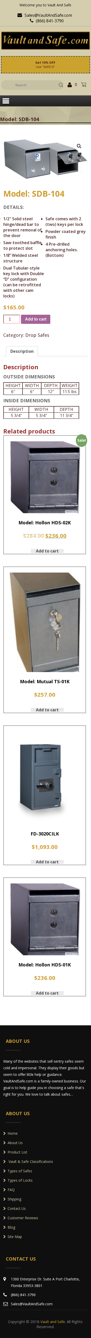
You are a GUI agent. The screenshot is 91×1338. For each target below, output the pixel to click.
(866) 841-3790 (47, 21)
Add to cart (35, 319)
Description (22, 351)
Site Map (15, 1236)
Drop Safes (37, 335)
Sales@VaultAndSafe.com (44, 15)
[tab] (22, 351)
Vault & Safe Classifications (30, 1161)
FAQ (11, 1189)
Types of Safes (20, 1170)
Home (13, 1133)
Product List (17, 1152)
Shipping (14, 1199)
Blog (11, 1227)
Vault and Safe (52, 1321)
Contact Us (17, 1208)
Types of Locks (20, 1180)
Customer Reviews (23, 1217)
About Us (15, 1142)
